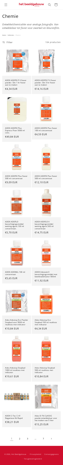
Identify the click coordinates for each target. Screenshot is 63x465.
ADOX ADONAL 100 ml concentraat (15, 273)
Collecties (11, 35)
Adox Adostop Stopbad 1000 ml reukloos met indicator (15, 370)
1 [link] (11, 438)
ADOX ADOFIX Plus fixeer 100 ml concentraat (46, 129)
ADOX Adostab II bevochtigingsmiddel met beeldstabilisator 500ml (46, 274)
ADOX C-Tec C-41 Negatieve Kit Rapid (14, 417)
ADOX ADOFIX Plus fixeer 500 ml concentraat (16, 177)
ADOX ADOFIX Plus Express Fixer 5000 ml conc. (15, 130)
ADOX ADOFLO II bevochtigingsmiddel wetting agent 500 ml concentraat (44, 225)
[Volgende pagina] (51, 438)
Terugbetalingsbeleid (33, 459)
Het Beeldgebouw (18, 454)
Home (4, 35)
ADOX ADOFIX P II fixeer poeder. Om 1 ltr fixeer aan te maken (16, 82)
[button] (6, 4)
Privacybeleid (35, 454)
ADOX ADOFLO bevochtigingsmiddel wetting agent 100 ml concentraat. (14, 225)
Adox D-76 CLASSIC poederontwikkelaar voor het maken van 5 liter (46, 418)
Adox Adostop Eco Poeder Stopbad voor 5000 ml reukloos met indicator (16, 322)
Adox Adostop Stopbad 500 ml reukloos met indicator (45, 370)
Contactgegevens (51, 454)
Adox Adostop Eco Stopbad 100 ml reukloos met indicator (46, 322)
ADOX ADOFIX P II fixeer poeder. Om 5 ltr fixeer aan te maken (45, 82)
